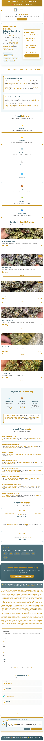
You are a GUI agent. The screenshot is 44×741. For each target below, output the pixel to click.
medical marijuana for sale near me (19, 101)
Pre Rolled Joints (24, 610)
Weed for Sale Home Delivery (35, 606)
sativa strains (6, 48)
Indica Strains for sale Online (22, 591)
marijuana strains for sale (10, 416)
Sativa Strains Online (30, 47)
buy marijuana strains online (34, 598)
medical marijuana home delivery (30, 446)
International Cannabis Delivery (10, 612)
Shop (3, 642)
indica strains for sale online (10, 462)
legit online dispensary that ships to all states (14, 454)
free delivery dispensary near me (13, 478)
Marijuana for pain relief (13, 598)
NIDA (34, 84)
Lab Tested (6, 60)
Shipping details (22, 407)
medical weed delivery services (6, 605)
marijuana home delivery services (32, 106)
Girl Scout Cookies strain (9, 512)
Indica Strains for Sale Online (32, 45)
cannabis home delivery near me (37, 595)
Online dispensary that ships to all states (24, 620)
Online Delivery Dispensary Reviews (10, 601)
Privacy (29, 585)
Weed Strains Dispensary (27, 605)
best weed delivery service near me (13, 606)
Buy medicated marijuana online (24, 621)
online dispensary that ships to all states (21, 597)
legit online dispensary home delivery (12, 89)
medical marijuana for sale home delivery (28, 99)
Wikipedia (5, 49)
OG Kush (18, 535)
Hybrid (4, 655)
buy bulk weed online (24, 616)
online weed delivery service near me (36, 603)
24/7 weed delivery (17, 88)
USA (27, 69)
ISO (10, 408)
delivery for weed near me (35, 605)
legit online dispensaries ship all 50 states (33, 454)
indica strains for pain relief (12, 83)
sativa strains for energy (23, 83)
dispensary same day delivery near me (32, 478)
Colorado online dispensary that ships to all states (27, 609)
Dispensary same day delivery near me (31, 612)
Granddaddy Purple (28, 462)
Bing (32, 667)
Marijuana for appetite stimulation (23, 598)
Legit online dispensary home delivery (22, 105)
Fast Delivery (12, 60)
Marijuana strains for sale (18, 599)
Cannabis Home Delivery (9, 105)
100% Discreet (7, 69)
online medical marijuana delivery (26, 595)
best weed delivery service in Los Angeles (31, 602)
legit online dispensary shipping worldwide (11, 609)
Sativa (4, 653)
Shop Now (32, 55)
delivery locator (32, 438)
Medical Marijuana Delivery (10, 99)
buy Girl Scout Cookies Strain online (12, 470)
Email (3, 663)
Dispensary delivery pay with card (17, 613)
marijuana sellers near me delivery (8, 597)
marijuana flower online (27, 80)
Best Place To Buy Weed (17, 610)
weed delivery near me (11, 438)
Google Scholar (25, 553)
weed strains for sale (13, 41)
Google (29, 667)
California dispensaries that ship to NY (14, 616)
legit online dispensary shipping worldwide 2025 (9, 620)
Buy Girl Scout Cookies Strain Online (29, 599)
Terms (27, 585)
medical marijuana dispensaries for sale (13, 595)
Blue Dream (26, 524)
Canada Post (36, 409)
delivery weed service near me (25, 606)
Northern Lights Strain (30, 42)
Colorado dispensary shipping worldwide (13, 486)
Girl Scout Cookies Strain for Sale (32, 35)
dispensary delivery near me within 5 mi (13, 479)
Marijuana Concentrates (8, 55)
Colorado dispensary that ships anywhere (12, 621)
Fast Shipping (21, 69)
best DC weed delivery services (18, 602)
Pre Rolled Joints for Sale (31, 52)
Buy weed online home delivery (7, 590)
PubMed (11, 49)
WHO (5, 557)
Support (4, 661)
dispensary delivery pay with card (11, 495)
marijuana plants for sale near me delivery (18, 106)
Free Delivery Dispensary (20, 612)
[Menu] (1, 10)
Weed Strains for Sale (8, 52)
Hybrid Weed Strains (30, 49)
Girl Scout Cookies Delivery (14, 471)
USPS (32, 409)
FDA (31, 419)
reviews (4, 646)
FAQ (3, 644)
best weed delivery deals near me (23, 603)
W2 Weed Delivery (13, 35)
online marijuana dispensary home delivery (25, 617)
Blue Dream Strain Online (31, 38)
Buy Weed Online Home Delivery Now (22, 576)
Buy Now (22, 248)
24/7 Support (37, 69)
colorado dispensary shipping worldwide (32, 590)
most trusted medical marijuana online (19, 590)
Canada (31, 69)
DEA (27, 419)
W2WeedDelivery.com (10, 415)
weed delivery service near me (25, 537)
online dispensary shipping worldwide (30, 486)
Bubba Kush (37, 462)
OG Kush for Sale (29, 40)
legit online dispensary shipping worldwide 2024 (19, 614)
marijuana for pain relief (7, 463)
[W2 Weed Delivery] (22, 10)
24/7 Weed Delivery (39, 591)
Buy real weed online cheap (32, 616)
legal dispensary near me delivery (22, 601)
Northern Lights (22, 462)
